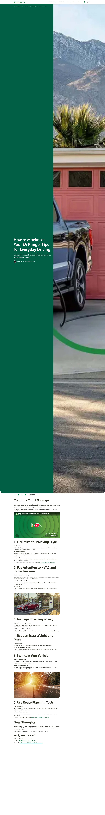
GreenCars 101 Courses (19, 6)
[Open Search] (84, 2)
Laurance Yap (19, 261)
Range (26, 6)
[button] (52, 2)
